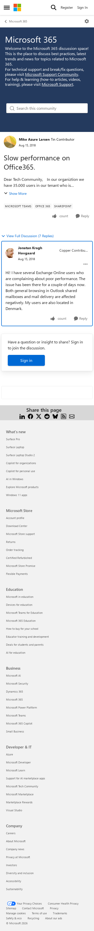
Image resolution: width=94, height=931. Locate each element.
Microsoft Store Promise (20, 566)
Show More (18, 193)
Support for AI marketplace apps (25, 778)
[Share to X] (38, 415)
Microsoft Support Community (51, 74)
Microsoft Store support (20, 534)
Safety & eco (14, 918)
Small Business (15, 731)
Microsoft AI (13, 675)
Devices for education (19, 605)
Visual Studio (14, 810)
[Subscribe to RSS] (63, 415)
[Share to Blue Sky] (55, 415)
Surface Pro (13, 439)
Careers (11, 833)
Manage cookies (16, 913)
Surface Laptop (15, 447)
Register (67, 7)
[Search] (54, 7)
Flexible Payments (17, 574)
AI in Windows (14, 479)
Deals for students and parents (25, 644)
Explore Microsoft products (22, 487)
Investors (11, 865)
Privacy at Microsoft (18, 857)
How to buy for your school (22, 628)
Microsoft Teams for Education (24, 613)
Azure (9, 754)
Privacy (54, 908)
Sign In (82, 7)
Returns (11, 542)
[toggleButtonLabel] (86, 21)
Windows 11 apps (16, 495)
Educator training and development (27, 636)
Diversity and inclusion (20, 873)
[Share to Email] (71, 415)
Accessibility (13, 881)
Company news (15, 849)
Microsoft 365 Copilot (19, 723)
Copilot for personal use (20, 471)
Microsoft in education (19, 597)
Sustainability (14, 889)
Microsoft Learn (15, 770)
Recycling (33, 918)
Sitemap (11, 908)
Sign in (26, 360)
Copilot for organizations (21, 463)
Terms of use (39, 913)
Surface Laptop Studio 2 (20, 455)
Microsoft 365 (18, 21)
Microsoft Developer (18, 762)
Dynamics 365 (14, 691)
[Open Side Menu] (6, 7)
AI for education (15, 652)
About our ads (53, 918)
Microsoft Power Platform (21, 707)
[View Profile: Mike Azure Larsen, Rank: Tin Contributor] (10, 142)
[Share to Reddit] (47, 415)
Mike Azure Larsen (34, 139)
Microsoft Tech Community (22, 786)
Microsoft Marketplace (20, 794)
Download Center (16, 526)
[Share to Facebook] (30, 415)
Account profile (15, 518)
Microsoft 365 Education (21, 620)
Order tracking (15, 550)
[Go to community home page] (17, 7)
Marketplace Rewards (19, 802)
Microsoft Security (17, 683)
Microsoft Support (57, 84)
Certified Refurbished (19, 558)
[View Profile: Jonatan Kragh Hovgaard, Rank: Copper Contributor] (11, 253)
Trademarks (60, 913)
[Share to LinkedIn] (22, 415)
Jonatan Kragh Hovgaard (30, 250)
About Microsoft (16, 841)
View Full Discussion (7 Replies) (30, 235)
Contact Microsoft (33, 908)
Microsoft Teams (16, 715)
